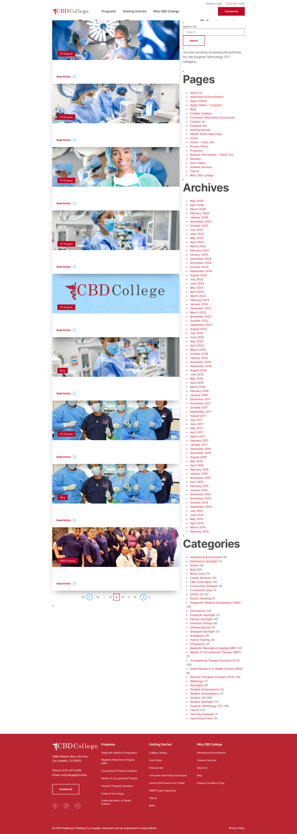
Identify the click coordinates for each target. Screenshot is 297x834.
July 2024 (196, 279)
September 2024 (201, 271)
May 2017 (196, 428)
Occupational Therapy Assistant (119, 770)
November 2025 (200, 221)
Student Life (198, 697)
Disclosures (197, 611)
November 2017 (200, 403)
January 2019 (199, 358)
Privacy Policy (199, 146)
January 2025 (199, 254)
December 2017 (200, 399)
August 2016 (198, 457)
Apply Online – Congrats (206, 105)
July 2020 (196, 333)
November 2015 (200, 477)
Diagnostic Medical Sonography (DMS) (215, 602)
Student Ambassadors (204, 693)
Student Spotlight (201, 701)
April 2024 (197, 291)
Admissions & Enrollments (207, 97)
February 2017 (199, 440)
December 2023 (200, 308)
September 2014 (201, 506)
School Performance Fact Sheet (167, 782)
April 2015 (196, 482)
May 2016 (196, 461)
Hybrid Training (200, 639)
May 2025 (196, 238)
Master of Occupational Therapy (119, 778)
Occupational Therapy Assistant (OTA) (215, 660)
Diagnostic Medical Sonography (119, 752)
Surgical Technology (112, 793)
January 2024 (199, 304)
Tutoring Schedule (202, 714)
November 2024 (200, 263)
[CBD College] (70, 11)
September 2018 (201, 366)
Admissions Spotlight (204, 561)
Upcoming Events (201, 718)
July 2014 (196, 510)
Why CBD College (201, 175)
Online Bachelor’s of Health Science (116, 802)
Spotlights (196, 685)
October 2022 (199, 320)
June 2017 (196, 424)
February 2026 (199, 213)
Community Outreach (204, 586)
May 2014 (196, 519)
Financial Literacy (201, 623)
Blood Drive (197, 573)
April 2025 (197, 242)
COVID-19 (196, 594)
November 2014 (200, 498)
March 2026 (198, 209)
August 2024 (198, 275)
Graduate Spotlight (202, 631)
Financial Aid (198, 125)
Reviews (195, 158)
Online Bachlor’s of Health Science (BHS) (216, 668)
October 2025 (199, 225)
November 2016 (200, 453)
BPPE (152, 805)
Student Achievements (204, 689)
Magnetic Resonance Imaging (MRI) (213, 648)
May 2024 (196, 287)
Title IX (194, 171)
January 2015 (199, 490)
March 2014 (197, 527)
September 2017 (200, 411)
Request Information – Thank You (211, 154)
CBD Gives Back (200, 582)
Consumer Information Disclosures (212, 117)
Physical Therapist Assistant (117, 785)
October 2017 (199, 407)
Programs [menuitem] (109, 11)
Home (194, 138)
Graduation (197, 635)
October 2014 (199, 502)
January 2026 (199, 217)
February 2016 (199, 469)
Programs (196, 150)
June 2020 (197, 337)
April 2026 (197, 205)
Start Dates (197, 163)
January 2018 (199, 395)
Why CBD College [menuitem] (166, 11)
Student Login (214, 3)
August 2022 (198, 329)
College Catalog (200, 113)
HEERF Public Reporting (205, 134)
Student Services (201, 167)
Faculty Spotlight (201, 619)
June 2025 (197, 234)
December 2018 (200, 362)
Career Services (200, 577)
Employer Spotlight (202, 615)
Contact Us (231, 11)
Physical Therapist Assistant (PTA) (212, 677)
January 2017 (198, 444)
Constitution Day (201, 590)
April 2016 (196, 465)
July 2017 (196, 420)
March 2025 (198, 246)
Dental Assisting (200, 598)
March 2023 (198, 312)
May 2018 (196, 378)
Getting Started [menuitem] (134, 11)
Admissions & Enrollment (206, 557)
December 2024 (200, 258)
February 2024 (199, 300)
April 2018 (196, 382)
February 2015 (199, 486)
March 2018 (197, 386)
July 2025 (196, 229)
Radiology (196, 681)
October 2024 (199, 267)
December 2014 (200, 494)
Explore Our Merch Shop (210, 782)
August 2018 (198, 370)
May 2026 (196, 201)
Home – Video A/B (202, 142)
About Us (196, 92)
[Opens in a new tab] (55, 806)
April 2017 (196, 432)
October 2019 (199, 353)
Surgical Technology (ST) (206, 706)
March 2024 (198, 296)
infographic (197, 644)
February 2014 (199, 531)
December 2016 (200, 448)
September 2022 (201, 325)
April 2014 (196, 523)
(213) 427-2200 (235, 3)
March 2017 (197, 436)
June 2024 (197, 283)
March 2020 (198, 349)
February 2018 (199, 391)
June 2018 (197, 374)
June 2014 (197, 515)
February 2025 (199, 250)
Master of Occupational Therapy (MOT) (215, 652)
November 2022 (200, 316)
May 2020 (196, 341)
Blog (193, 109)
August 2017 (198, 415)
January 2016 (199, 473)
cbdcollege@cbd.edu (73, 775)
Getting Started (200, 130)
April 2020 (197, 345)
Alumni (194, 565)
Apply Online (198, 101)
